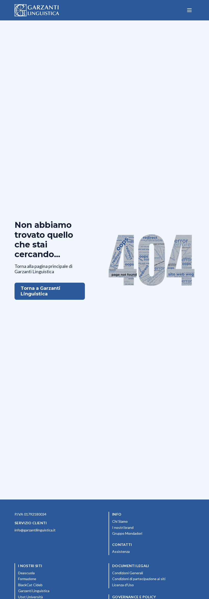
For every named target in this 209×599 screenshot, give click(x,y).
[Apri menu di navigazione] (189, 10)
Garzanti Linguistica (33, 591)
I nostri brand (145, 527)
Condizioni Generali (150, 572)
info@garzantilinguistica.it (35, 530)
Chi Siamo (142, 521)
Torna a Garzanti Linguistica (40, 291)
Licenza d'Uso (145, 584)
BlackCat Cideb (53, 584)
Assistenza (121, 551)
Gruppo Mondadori (149, 533)
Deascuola (49, 572)
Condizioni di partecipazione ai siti (153, 578)
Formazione (49, 578)
